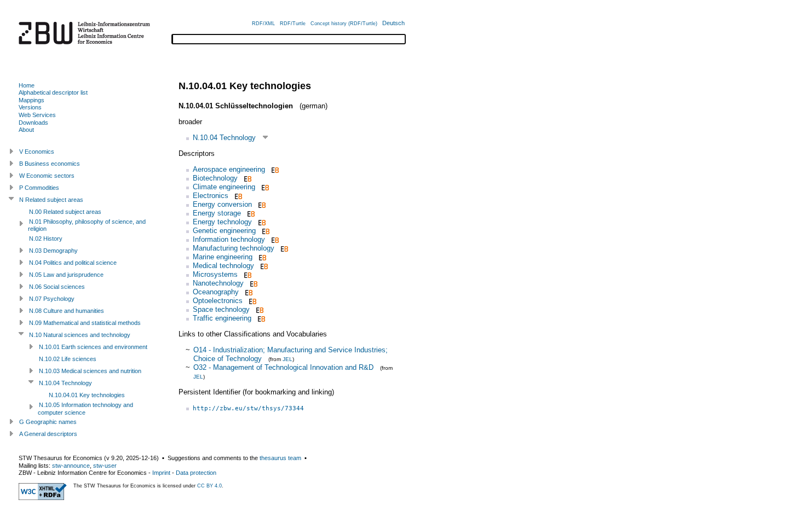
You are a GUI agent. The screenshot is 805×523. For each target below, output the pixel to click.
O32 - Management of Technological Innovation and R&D (283, 367)
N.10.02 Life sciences (67, 359)
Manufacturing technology (233, 248)
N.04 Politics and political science (73, 262)
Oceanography (216, 292)
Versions (30, 107)
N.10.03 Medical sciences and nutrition (90, 371)
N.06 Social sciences (57, 286)
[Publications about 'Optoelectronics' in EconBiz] (251, 301)
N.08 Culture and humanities (66, 310)
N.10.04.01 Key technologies (87, 395)
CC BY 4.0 (209, 486)
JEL (287, 359)
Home (26, 85)
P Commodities (39, 187)
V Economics (36, 151)
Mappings (31, 100)
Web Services (37, 115)
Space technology (221, 309)
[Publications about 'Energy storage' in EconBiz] (250, 213)
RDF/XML (263, 23)
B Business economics (49, 163)
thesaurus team (280, 458)
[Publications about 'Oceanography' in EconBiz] (247, 292)
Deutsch (393, 23)
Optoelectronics (218, 301)
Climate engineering (224, 187)
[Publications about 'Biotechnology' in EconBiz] (246, 178)
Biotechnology (215, 178)
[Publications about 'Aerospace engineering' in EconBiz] (274, 169)
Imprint (161, 472)
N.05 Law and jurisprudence (66, 274)
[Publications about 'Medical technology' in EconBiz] (263, 266)
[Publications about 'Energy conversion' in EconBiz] (261, 204)
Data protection (196, 472)
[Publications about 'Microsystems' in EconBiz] (246, 274)
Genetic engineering (224, 230)
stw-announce (71, 465)
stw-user (105, 465)
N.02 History (45, 238)
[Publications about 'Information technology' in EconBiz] (274, 239)
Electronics (210, 195)
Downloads (33, 122)
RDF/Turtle (293, 23)
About (26, 129)
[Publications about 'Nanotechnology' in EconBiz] (252, 283)
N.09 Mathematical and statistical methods (85, 322)
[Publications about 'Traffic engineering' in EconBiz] (260, 318)
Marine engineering (222, 257)
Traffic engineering (222, 318)
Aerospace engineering (229, 169)
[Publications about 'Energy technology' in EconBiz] (261, 222)
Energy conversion (222, 204)
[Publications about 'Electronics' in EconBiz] (237, 195)
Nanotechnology (218, 283)
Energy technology (222, 222)
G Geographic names (48, 422)
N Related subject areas (51, 199)
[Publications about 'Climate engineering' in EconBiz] (264, 187)
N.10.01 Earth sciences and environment (93, 347)
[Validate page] (43, 498)
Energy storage (217, 213)
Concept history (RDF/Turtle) (344, 23)
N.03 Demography (53, 250)
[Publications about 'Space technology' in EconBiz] (258, 309)
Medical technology (223, 266)
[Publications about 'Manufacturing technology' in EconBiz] (283, 248)
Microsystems (215, 274)
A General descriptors (48, 434)
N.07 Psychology (51, 298)
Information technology (229, 239)
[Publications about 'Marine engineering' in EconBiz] (261, 257)
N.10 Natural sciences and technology (79, 335)
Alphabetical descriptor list (53, 92)
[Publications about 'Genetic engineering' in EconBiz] (264, 230)
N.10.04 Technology (224, 137)
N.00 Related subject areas (65, 211)
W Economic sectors (46, 175)
